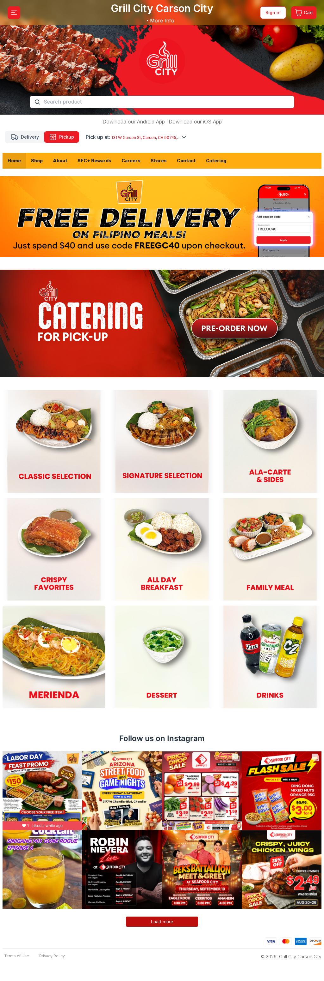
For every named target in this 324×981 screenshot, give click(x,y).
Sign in (273, 12)
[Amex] (301, 940)
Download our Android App (134, 121)
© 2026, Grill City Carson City (290, 956)
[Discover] (315, 940)
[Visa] (271, 940)
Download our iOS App (195, 121)
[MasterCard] (286, 940)
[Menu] (14, 12)
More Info (162, 20)
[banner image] (162, 57)
